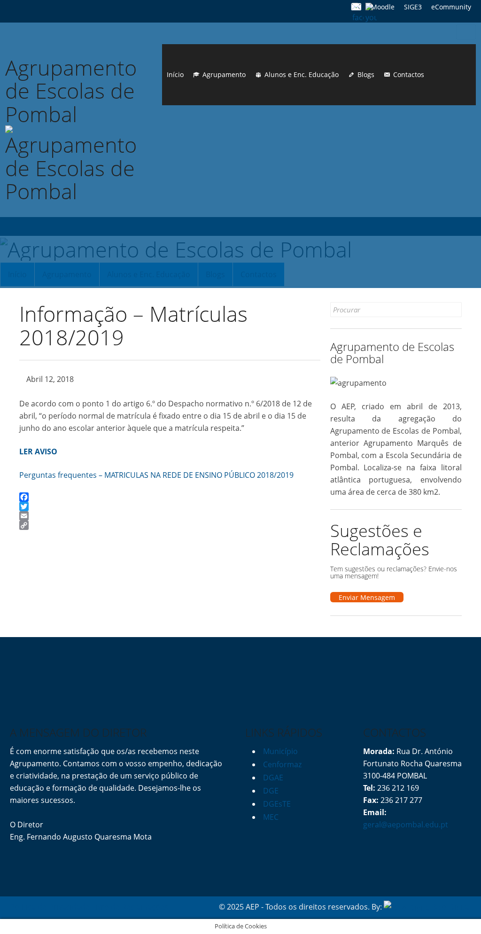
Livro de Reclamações (130, 907)
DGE (271, 791)
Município (280, 751)
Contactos (408, 74)
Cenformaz (282, 764)
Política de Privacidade (50, 907)
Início (175, 74)
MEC (271, 817)
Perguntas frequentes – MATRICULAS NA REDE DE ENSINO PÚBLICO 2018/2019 (156, 475)
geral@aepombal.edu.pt (405, 824)
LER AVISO (38, 451)
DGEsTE (277, 804)
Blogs (365, 74)
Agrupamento (224, 74)
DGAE (273, 777)
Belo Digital (451, 907)
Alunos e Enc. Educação (301, 74)
